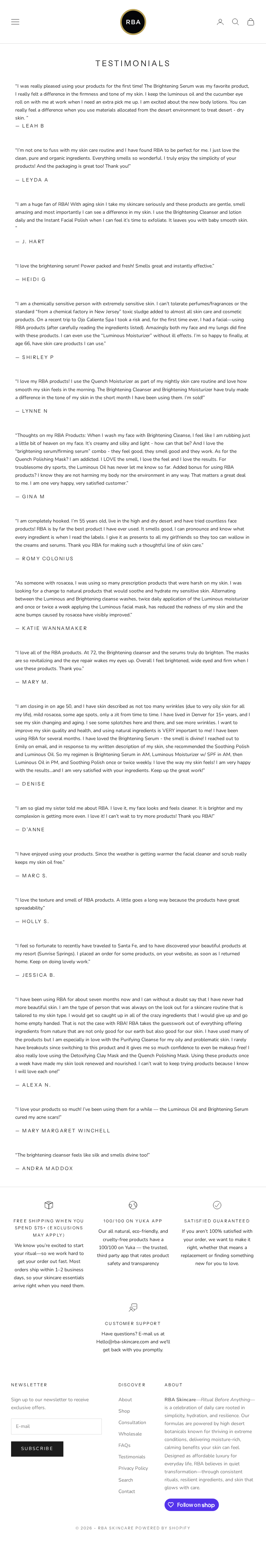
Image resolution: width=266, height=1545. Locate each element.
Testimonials (131, 1457)
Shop (124, 1411)
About (125, 1399)
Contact (126, 1491)
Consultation (132, 1422)
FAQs (124, 1445)
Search (125, 1480)
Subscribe (37, 1449)
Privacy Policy (133, 1468)
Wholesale (130, 1434)
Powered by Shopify (162, 1528)
